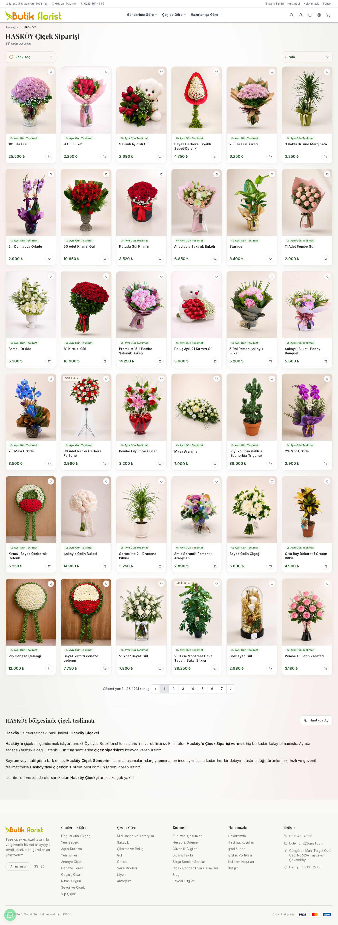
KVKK (67, 914)
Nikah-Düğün (71, 881)
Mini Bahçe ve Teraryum (135, 836)
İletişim (327, 3)
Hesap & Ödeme (185, 842)
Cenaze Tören (72, 868)
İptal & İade (237, 849)
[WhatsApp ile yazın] (10, 915)
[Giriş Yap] (301, 15)
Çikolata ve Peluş (130, 849)
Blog (176, 874)
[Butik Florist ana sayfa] (24, 829)
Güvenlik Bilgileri (185, 849)
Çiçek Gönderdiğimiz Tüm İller (195, 868)
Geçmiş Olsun (71, 874)
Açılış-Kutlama (71, 849)
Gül (119, 855)
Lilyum (121, 874)
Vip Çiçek (68, 894)
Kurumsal (293, 3)
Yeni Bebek (70, 842)
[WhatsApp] (43, 867)
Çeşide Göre (172, 15)
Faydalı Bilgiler (184, 881)
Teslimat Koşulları (241, 842)
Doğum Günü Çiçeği (76, 836)
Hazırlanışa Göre (204, 15)
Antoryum (124, 881)
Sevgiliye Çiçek (73, 887)
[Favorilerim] (310, 15)
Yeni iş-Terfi (70, 855)
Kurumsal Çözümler (187, 836)
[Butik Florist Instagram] (319, 15)
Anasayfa (12, 27)
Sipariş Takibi (275, 3)
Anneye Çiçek (72, 862)
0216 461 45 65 (94, 3)
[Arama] (291, 15)
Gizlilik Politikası (240, 855)
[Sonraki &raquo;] (230, 688)
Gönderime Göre (140, 15)
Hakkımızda (311, 3)
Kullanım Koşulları (241, 862)
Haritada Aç (319, 720)
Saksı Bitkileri (127, 868)
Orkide (122, 862)
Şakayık (123, 842)
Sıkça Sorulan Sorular (189, 862)
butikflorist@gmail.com (306, 843)
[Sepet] (328, 15)
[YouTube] (36, 867)
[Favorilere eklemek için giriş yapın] (51, 72)
